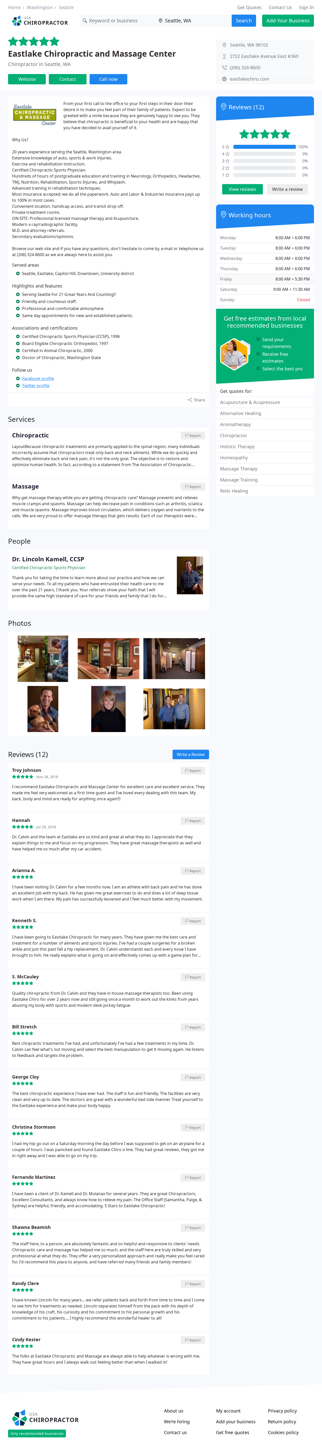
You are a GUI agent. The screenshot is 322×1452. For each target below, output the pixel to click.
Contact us (175, 1432)
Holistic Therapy (237, 446)
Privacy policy (282, 1411)
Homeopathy (234, 458)
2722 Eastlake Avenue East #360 (264, 56)
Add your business (236, 1422)
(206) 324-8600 (245, 67)
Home (14, 7)
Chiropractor (233, 435)
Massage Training (239, 480)
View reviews (242, 189)
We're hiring (177, 1422)
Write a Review (191, 754)
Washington (40, 7)
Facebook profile (38, 378)
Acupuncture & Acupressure (250, 402)
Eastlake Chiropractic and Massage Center (92, 53)
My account (228, 1411)
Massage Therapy (238, 469)
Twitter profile (35, 385)
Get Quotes (249, 7)
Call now (108, 79)
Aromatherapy (235, 424)
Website (27, 79)
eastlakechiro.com (249, 79)
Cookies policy (283, 1432)
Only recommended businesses (37, 1433)
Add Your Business (288, 20)
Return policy (282, 1422)
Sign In (306, 7)
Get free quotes (232, 1432)
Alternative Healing (240, 413)
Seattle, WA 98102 (249, 45)
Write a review (287, 189)
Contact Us (280, 7)
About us (173, 1411)
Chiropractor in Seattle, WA (39, 64)
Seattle (66, 7)
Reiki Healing (234, 491)
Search (244, 20)
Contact (67, 79)
